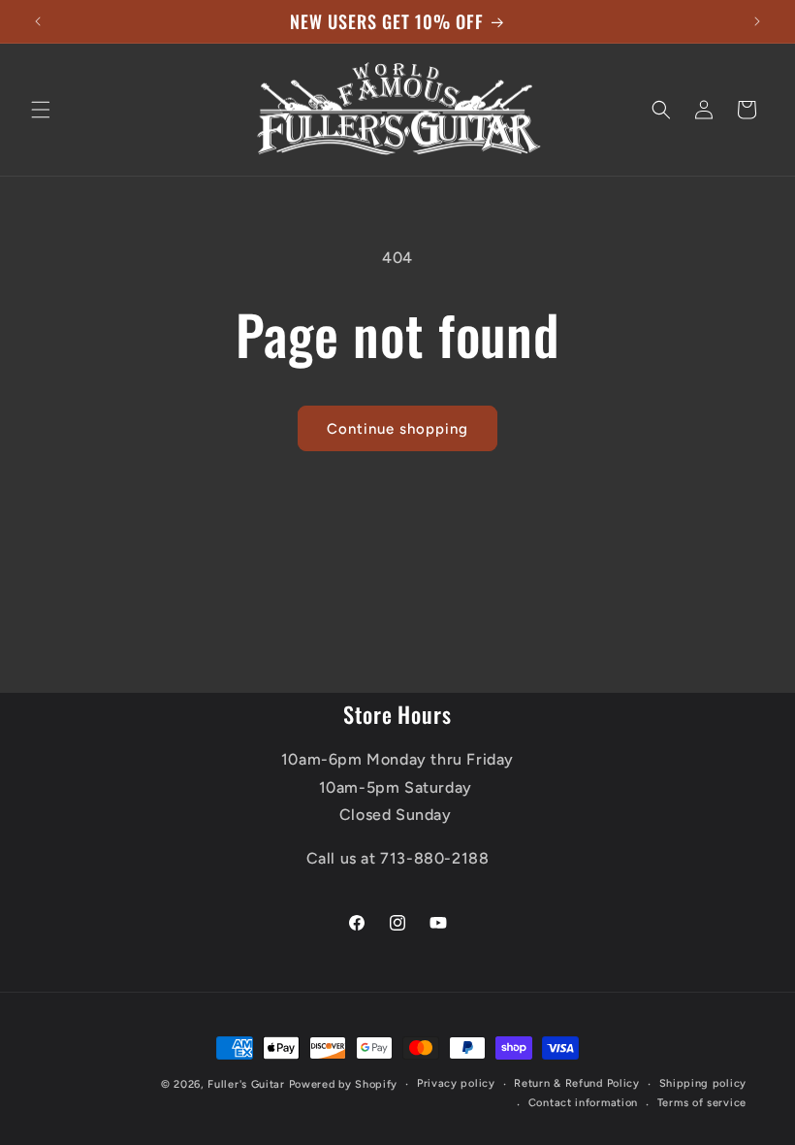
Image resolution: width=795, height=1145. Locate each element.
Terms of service (702, 1102)
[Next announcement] (757, 21)
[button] (40, 109)
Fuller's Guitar (246, 1084)
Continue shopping (397, 429)
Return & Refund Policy (576, 1083)
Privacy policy (456, 1083)
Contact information (583, 1102)
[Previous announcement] (37, 21)
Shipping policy (703, 1083)
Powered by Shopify (343, 1084)
